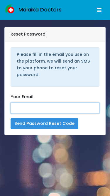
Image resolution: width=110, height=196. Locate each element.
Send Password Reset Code (44, 123)
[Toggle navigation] (99, 10)
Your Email (22, 97)
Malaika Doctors (39, 9)
